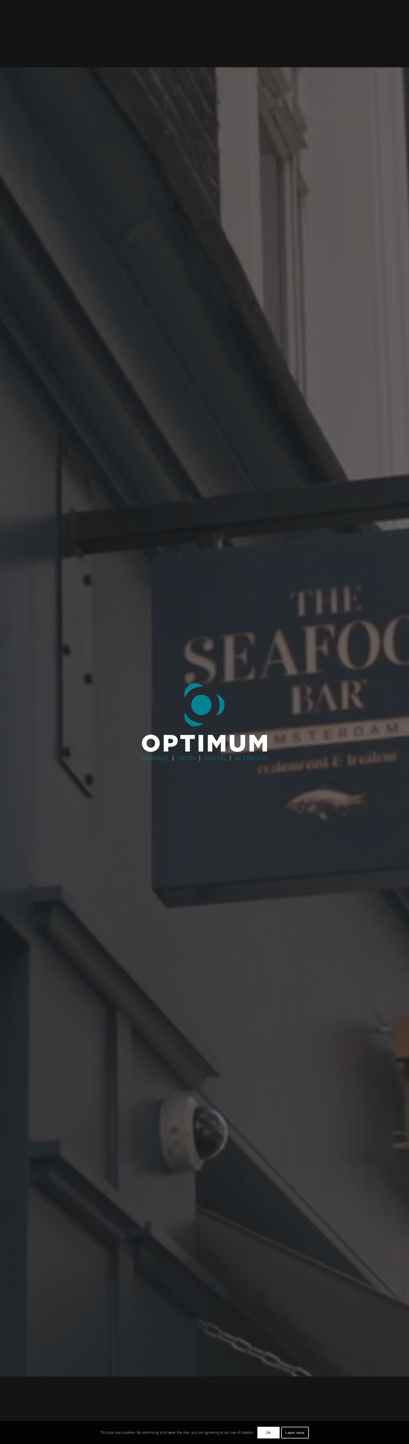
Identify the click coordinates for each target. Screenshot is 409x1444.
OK (268, 1432)
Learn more (295, 1432)
